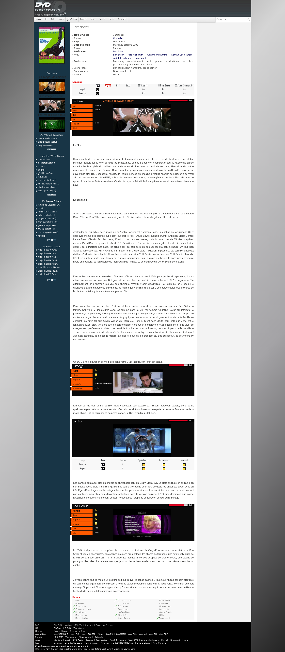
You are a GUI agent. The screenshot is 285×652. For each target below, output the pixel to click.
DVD (52, 19)
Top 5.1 (113, 640)
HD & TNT (58, 637)
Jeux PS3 (75, 634)
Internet (186, 640)
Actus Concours (91, 643)
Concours (83, 19)
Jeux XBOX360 (88, 634)
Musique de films (77, 631)
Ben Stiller (118, 51)
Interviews (58, 640)
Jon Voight (141, 58)
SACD (67, 640)
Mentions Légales (142, 643)
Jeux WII (143, 634)
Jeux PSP (163, 634)
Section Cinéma (60, 631)
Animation (89, 625)
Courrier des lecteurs (150, 640)
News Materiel (85, 637)
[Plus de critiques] (52, 149)
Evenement (175, 640)
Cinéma (61, 19)
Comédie (118, 38)
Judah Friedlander (122, 58)
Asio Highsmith (135, 54)
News (93, 19)
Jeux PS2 (132, 634)
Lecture (123, 640)
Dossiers (89, 640)
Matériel (102, 19)
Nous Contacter (159, 643)
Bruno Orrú (77, 649)
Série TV (78, 625)
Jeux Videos (72, 19)
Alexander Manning (157, 54)
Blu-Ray (57, 628)
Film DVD (58, 625)
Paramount (98, 105)
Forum (111, 19)
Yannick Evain (52, 649)
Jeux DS (153, 634)
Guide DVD (133, 640)
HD (46, 19)
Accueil (38, 19)
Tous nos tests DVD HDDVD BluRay (117, 643)
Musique (68, 625)
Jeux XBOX (121, 634)
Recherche (122, 19)
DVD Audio (78, 640)
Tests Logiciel (101, 640)
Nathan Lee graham (181, 54)
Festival (164, 640)
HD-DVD (67, 628)
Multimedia (98, 637)
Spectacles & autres (104, 625)
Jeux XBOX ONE (61, 634)
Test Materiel (79, 628)
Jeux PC (109, 634)
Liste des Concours (73, 643)
